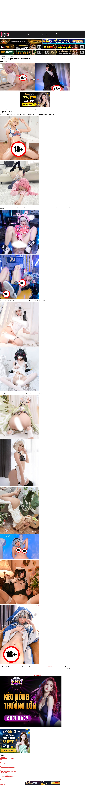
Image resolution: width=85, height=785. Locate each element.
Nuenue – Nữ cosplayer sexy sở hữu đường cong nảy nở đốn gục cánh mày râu (8, 772)
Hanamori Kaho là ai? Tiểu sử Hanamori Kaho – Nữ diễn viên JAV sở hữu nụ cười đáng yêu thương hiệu (8, 776)
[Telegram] (40, 671)
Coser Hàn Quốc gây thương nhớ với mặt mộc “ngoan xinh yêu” (8, 780)
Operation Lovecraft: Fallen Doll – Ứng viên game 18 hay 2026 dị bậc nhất (8, 763)
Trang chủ (1, 56)
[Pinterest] (37, 671)
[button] (57, 34)
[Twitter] (33, 671)
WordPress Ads (2, 784)
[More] (47, 671)
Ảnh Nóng (36, 675)
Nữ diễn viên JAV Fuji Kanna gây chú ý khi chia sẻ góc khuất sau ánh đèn (8, 767)
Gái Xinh (4, 56)
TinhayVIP (50, 666)
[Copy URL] (44, 671)
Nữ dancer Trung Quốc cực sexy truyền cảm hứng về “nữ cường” (7, 759)
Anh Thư (68, 668)
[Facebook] (30, 671)
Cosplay (40, 675)
